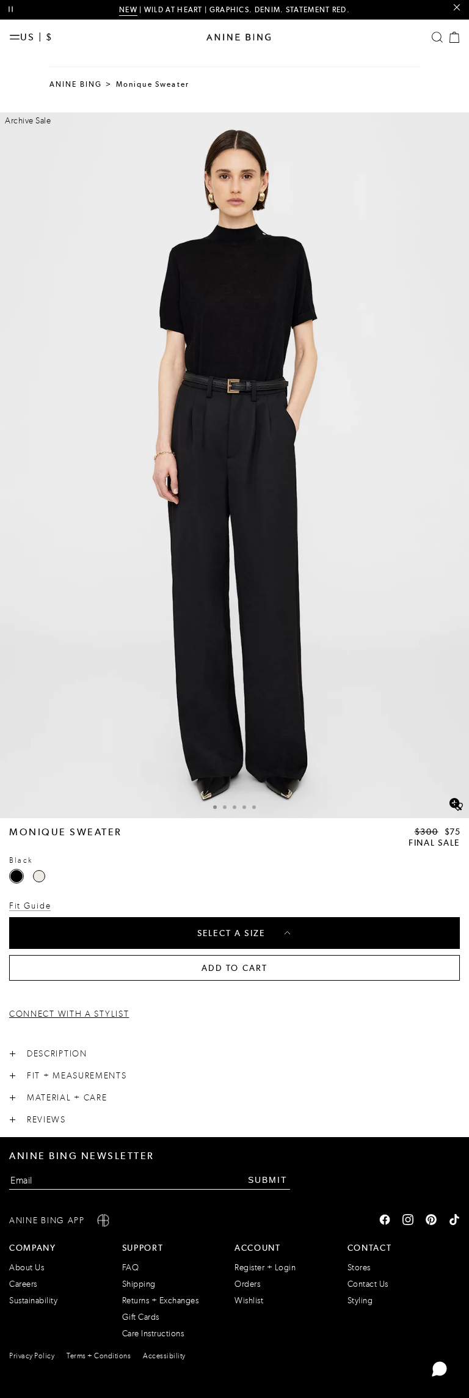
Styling (360, 1300)
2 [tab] (225, 807)
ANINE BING (76, 84)
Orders (247, 1284)
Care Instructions (153, 1333)
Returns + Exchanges (160, 1300)
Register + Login (265, 1267)
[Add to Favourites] (458, 807)
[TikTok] (454, 1221)
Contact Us (367, 1284)
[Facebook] (384, 1221)
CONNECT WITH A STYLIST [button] (69, 1014)
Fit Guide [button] (30, 906)
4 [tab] (244, 807)
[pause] (10, 9)
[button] (234, 465)
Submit (268, 1180)
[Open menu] (14, 37)
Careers (23, 1284)
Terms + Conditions (99, 1356)
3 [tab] (234, 807)
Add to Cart (235, 968)
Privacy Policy (31, 1356)
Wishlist (248, 1300)
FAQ (130, 1267)
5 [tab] (254, 807)
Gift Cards (140, 1317)
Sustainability (33, 1300)
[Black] (16, 876)
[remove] (456, 7)
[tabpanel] (234, 465)
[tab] (215, 805)
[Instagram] (407, 1221)
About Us (26, 1267)
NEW (128, 9)
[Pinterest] (431, 1221)
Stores (359, 1267)
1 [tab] (215, 807)
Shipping (139, 1284)
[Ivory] (39, 876)
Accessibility (164, 1356)
